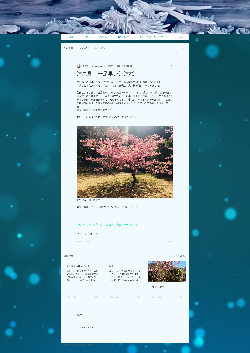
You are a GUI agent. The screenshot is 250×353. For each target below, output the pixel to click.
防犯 (111, 266)
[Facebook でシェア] (78, 233)
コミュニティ (99, 48)
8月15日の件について (78, 266)
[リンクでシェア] (97, 233)
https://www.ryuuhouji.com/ (77, 347)
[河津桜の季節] (167, 271)
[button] (183, 48)
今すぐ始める (83, 48)
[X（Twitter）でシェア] (84, 233)
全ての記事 (68, 48)
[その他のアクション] (171, 66)
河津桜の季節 (159, 287)
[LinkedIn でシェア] (91, 233)
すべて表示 (181, 256)
